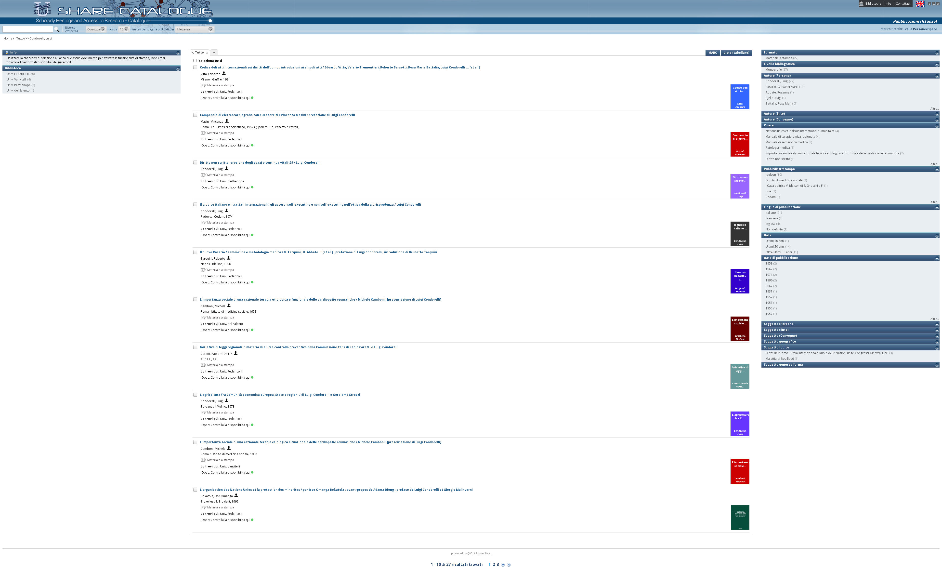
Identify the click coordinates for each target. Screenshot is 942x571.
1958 (769, 263)
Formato (770, 52)
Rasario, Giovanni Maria (782, 87)
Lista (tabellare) (736, 53)
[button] (96, 29)
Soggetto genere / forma (783, 364)
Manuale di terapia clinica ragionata (790, 136)
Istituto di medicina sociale (784, 180)
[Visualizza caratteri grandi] (938, 4)
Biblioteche (873, 3)
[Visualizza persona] (224, 74)
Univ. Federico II (18, 74)
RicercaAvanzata (71, 29)
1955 (769, 308)
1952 (769, 297)
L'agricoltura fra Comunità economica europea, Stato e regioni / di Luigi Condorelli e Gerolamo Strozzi (280, 395)
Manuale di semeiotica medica (787, 142)
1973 (769, 275)
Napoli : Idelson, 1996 (216, 264)
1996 (769, 280)
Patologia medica (778, 148)
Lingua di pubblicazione (782, 207)
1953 (769, 303)
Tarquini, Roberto (213, 258)
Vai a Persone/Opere (921, 29)
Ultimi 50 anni (775, 246)
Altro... (935, 108)
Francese (772, 218)
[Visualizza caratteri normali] (933, 4)
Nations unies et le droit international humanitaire (800, 131)
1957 (769, 314)
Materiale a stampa (779, 58)
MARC (712, 53)
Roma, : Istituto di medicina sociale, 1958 (229, 454)
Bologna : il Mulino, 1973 (218, 406)
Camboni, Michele (213, 306)
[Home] (124, 33)
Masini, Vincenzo (212, 122)
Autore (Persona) (777, 75)
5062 (769, 286)
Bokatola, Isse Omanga (217, 496)
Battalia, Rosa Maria (779, 103)
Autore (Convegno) (778, 119)
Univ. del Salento (18, 90)
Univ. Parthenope (19, 85)
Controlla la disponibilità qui (230, 98)
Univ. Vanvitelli (16, 79)
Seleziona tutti (210, 61)
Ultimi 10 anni (775, 241)
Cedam (771, 197)
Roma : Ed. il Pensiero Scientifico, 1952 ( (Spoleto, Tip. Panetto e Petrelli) (250, 127)
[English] (920, 6)
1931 (769, 291)
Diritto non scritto (778, 159)
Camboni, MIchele (213, 449)
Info (888, 3)
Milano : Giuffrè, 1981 (215, 79)
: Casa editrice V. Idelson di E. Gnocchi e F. (794, 186)
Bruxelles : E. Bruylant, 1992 (219, 501)
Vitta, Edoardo (211, 74)
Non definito (774, 229)
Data (768, 235)
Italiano (771, 213)
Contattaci (903, 3)
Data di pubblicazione (781, 258)
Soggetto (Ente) (776, 330)
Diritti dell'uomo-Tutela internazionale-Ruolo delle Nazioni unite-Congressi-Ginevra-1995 (827, 353)
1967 (769, 269)
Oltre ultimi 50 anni (779, 252)
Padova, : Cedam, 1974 (217, 216)
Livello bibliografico (779, 64)
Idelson (771, 175)
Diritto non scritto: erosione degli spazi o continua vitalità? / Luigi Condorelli (260, 162)
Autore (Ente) (774, 113)
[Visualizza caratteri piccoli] (929, 4)
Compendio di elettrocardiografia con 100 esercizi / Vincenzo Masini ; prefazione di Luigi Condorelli (277, 115)
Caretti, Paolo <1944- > (216, 354)
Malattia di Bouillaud (780, 359)
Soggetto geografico (780, 341)
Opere (769, 125)
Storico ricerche (892, 29)
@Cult (471, 553)
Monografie (774, 69)
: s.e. (769, 191)
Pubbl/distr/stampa (779, 169)
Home (8, 38)
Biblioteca (13, 68)
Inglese (770, 224)
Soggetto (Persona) (779, 324)
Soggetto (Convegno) (780, 335)
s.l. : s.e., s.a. (209, 359)
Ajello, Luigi (773, 98)
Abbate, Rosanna (777, 92)
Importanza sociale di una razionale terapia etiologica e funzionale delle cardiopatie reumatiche (832, 153)
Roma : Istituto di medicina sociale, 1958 (228, 311)
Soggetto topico (776, 347)
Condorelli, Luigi (40, 38)
